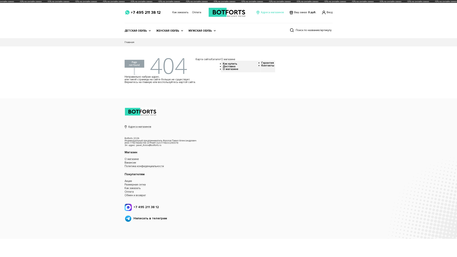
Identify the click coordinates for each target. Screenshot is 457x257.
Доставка (229, 66)
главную (147, 82)
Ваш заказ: (305, 12)
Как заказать (180, 12)
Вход (330, 12)
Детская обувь (136, 30)
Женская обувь (167, 30)
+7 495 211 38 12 (146, 12)
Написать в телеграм (150, 218)
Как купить (230, 63)
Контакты (267, 65)
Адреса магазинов (272, 12)
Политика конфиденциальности (144, 166)
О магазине (230, 69)
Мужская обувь (200, 30)
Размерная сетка (135, 184)
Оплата (196, 12)
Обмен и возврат (135, 195)
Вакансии (130, 162)
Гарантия (267, 62)
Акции (128, 181)
